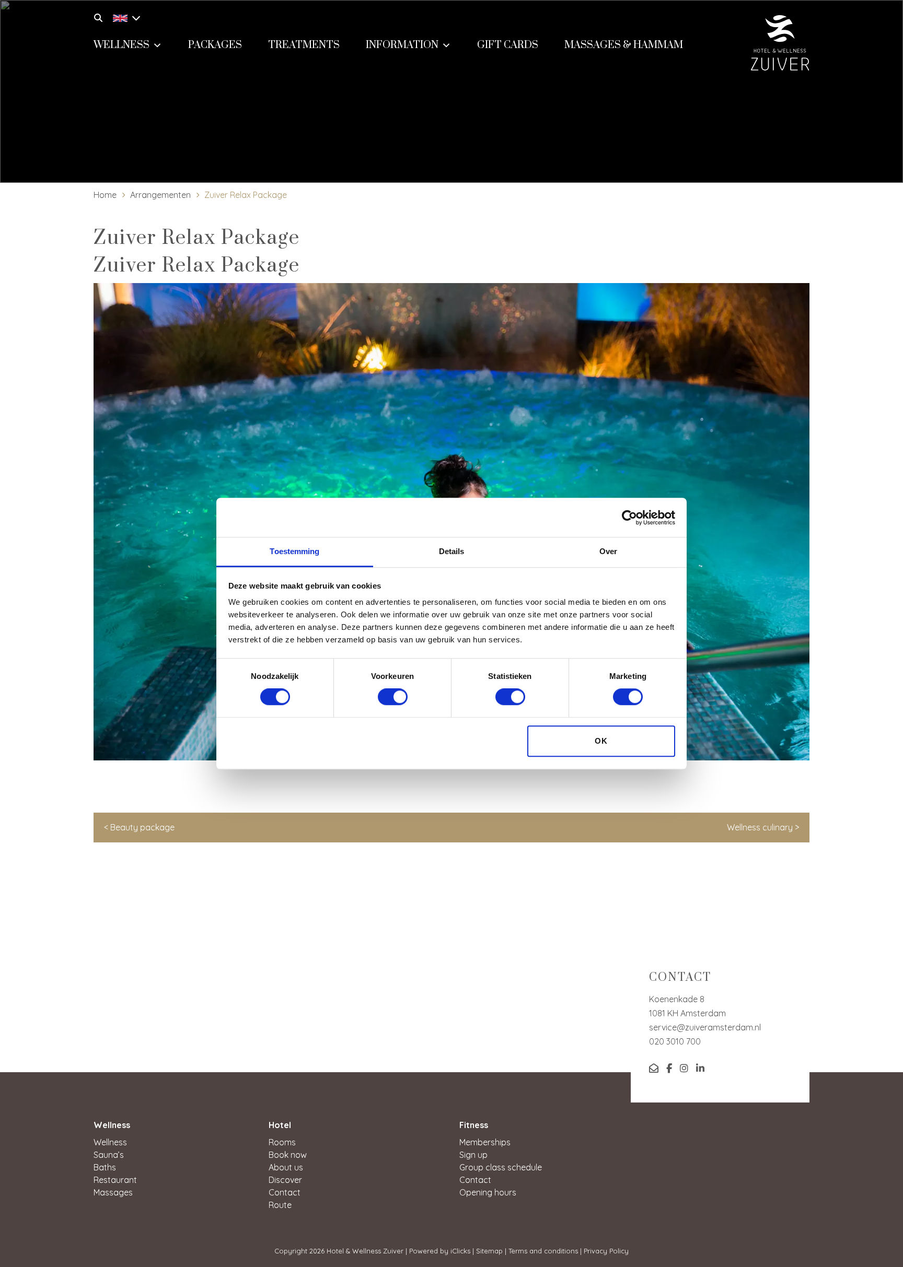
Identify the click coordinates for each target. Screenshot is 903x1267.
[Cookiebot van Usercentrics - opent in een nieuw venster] (629, 517)
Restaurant (115, 1180)
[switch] (393, 697)
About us (286, 1167)
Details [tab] (452, 551)
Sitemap (489, 1251)
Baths (105, 1167)
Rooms (282, 1142)
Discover (285, 1180)
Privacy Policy (606, 1251)
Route (280, 1205)
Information (402, 45)
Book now (288, 1154)
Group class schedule (500, 1167)
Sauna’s (109, 1154)
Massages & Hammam (623, 45)
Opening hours (487, 1192)
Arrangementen (160, 195)
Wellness (121, 45)
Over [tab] (608, 551)
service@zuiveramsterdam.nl (705, 1027)
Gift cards (507, 45)
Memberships (485, 1142)
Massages (113, 1192)
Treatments (304, 45)
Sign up (473, 1154)
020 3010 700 (675, 1041)
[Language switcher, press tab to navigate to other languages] (124, 16)
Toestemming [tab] (294, 551)
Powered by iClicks (439, 1251)
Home (105, 195)
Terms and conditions (543, 1251)
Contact (284, 1192)
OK (601, 740)
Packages (215, 45)
